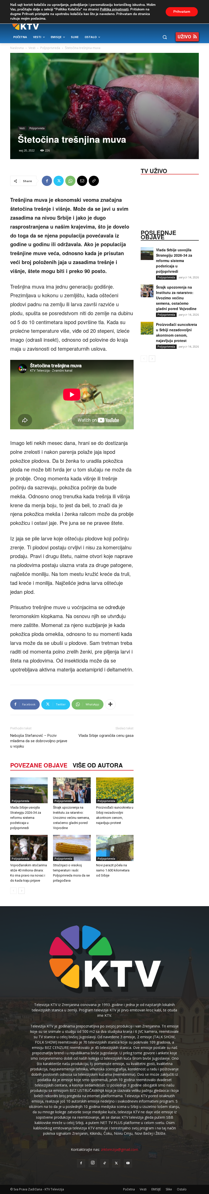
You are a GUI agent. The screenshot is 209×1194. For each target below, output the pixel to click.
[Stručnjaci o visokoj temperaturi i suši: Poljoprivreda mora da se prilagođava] (71, 848)
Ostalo (182, 1189)
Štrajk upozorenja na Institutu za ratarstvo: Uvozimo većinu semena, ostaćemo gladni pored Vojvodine (71, 818)
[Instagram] (93, 1163)
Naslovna (17, 48)
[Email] (82, 181)
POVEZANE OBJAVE (38, 765)
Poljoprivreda (50, 48)
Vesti (32, 48)
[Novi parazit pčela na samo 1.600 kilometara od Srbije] (115, 848)
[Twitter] (59, 181)
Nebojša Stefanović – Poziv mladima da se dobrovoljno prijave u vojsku (38, 741)
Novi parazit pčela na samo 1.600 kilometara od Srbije (112, 870)
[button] (165, 37)
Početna (129, 1189)
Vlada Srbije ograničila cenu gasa (106, 735)
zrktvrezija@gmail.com (119, 1149)
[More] (110, 704)
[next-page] (21, 891)
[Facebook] (47, 181)
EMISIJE (156, 1189)
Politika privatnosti (114, 9)
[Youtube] (128, 1163)
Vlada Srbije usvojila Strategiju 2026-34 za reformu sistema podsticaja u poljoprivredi (25, 818)
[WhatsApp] (70, 181)
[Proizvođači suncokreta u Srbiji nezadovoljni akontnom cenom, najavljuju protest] (115, 790)
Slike (169, 1189)
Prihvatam (181, 11)
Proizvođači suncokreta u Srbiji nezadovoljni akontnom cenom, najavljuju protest (176, 332)
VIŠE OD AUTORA (98, 765)
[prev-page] (13, 891)
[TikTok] (104, 1163)
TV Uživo (154, 170)
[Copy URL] (94, 181)
